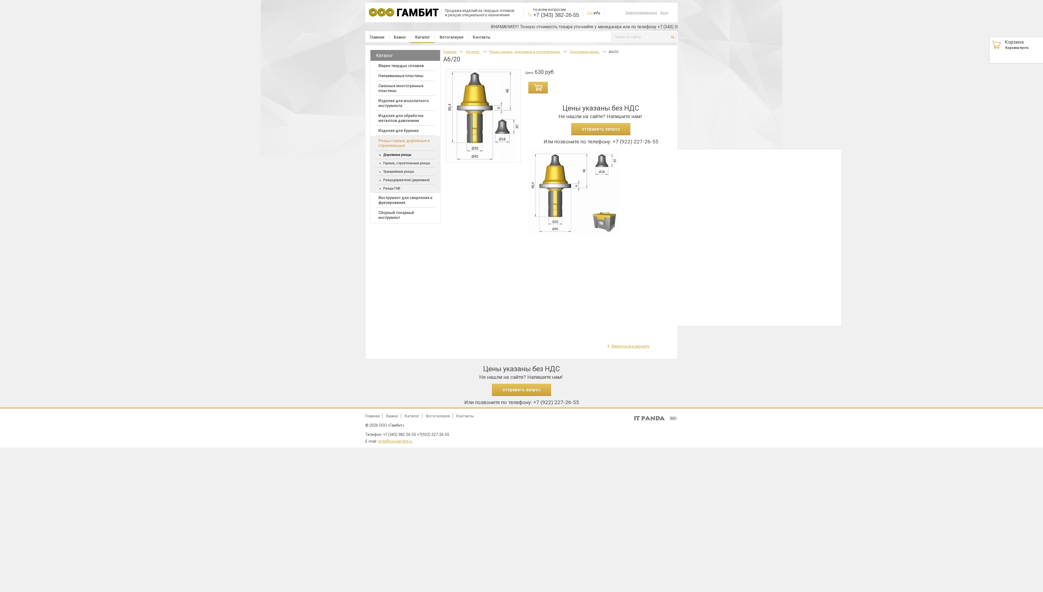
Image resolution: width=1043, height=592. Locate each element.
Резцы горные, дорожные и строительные (525, 52)
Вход (664, 13)
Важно (392, 416)
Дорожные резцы (584, 52)
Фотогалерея (438, 416)
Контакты (465, 416)
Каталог (422, 37)
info (596, 13)
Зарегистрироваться (641, 13)
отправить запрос (601, 129)
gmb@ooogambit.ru (395, 441)
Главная (450, 52)
